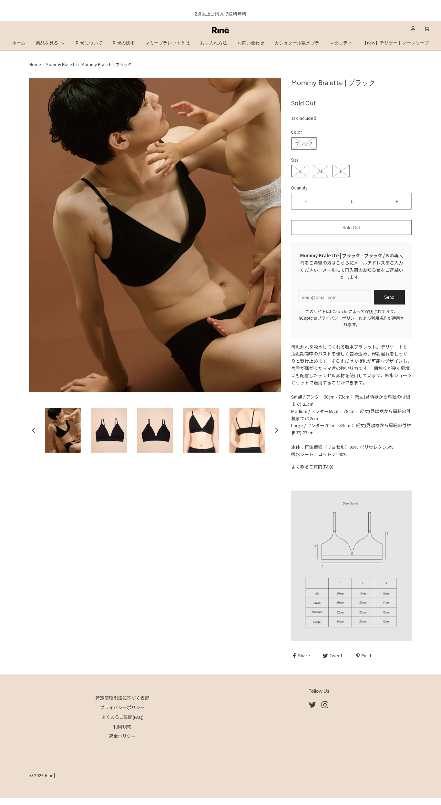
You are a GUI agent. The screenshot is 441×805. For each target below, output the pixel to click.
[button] (33, 430)
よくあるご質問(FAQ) (312, 466)
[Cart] (426, 28)
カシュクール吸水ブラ (297, 42)
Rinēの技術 (124, 42)
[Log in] (413, 28)
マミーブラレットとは (167, 42)
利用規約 (379, 318)
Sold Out (351, 227)
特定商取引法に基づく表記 (122, 697)
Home (35, 64)
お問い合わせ (250, 42)
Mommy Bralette (60, 64)
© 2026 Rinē (41, 775)
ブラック (304, 143)
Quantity (299, 187)
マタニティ (341, 42)
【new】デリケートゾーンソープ (395, 42)
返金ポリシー (122, 736)
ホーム (18, 42)
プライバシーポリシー (338, 318)
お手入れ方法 (213, 42)
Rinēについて (89, 42)
